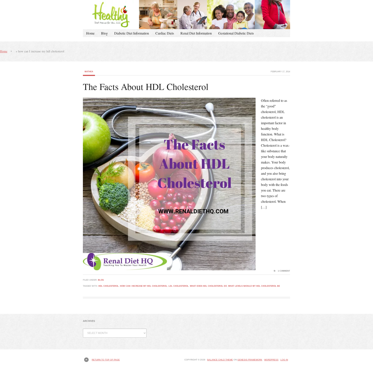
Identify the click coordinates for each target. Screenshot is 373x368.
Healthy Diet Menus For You (186, 14)
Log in (284, 360)
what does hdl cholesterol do (208, 286)
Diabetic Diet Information (131, 33)
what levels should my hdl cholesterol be (254, 286)
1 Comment (284, 271)
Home (90, 33)
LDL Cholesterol (179, 286)
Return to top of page (106, 360)
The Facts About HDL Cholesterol (146, 86)
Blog (104, 33)
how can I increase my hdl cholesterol (143, 286)
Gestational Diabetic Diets (236, 33)
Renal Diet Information (196, 33)
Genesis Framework (249, 360)
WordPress (271, 360)
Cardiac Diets (164, 33)
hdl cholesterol (108, 286)
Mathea (89, 72)
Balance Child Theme (220, 360)
